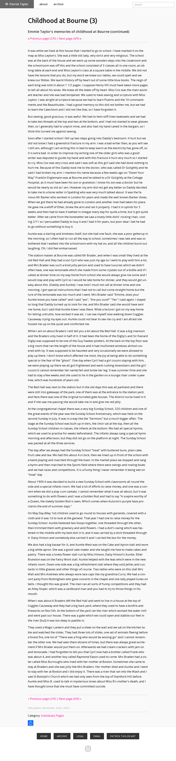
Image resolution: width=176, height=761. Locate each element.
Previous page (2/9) (43, 38)
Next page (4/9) (69, 38)
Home (43, 736)
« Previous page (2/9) (42, 699)
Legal (80, 736)
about (43, 4)
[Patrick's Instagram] (88, 748)
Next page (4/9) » (70, 699)
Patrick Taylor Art (123, 736)
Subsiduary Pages (52, 715)
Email (97, 736)
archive (58, 4)
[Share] (30, 723)
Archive (62, 736)
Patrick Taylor (19, 4)
